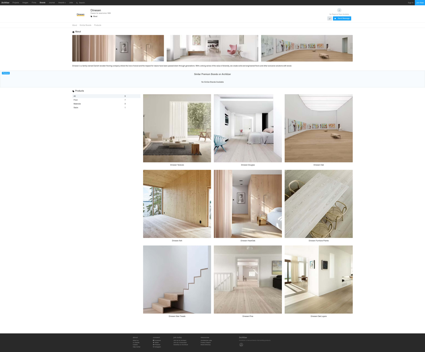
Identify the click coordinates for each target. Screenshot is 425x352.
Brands (42, 2)
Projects (16, 2)
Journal (52, 2)
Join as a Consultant (180, 342)
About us (136, 340)
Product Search (206, 342)
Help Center (136, 347)
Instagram (157, 347)
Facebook (157, 340)
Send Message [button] (342, 18)
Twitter (156, 342)
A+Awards (136, 342)
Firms (34, 2)
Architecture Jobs (206, 340)
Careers (135, 344)
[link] (106, 96)
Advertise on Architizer (180, 344)
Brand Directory (206, 344)
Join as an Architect (179, 340)
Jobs (71, 2)
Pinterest (157, 344)
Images (25, 2)
